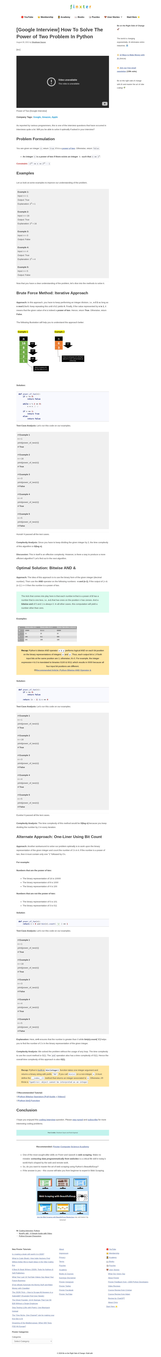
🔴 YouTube (27, 17)
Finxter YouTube (65, 1294)
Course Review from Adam (119, 1294)
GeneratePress (98, 1353)
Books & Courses (66, 1274)
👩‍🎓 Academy (64, 17)
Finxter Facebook (66, 1290)
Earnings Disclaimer (67, 1278)
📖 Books (79, 17)
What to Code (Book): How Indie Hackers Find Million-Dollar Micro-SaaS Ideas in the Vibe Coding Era (32, 1262)
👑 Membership (45, 17)
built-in (41, 1070)
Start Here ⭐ (133, 17)
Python (37, 1231)
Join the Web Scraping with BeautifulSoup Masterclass (55, 1217)
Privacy (62, 1257)
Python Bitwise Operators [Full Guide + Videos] (41, 1097)
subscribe (93, 1120)
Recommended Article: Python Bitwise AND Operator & (63, 670)
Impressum (63, 1253)
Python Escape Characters (30, 1236)
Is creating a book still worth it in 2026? (28, 1254)
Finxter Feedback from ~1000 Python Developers (128, 1282)
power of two (68, 148)
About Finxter (113, 1278)
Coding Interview (26, 1231)
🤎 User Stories (112, 17)
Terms (61, 1262)
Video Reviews (114, 1286)
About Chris (113, 1302)
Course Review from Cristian (120, 1290)
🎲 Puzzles (94, 17)
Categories (16, 1337)
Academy (63, 1270)
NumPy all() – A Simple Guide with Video (35, 1233)
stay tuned (77, 1120)
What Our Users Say (116, 1274)
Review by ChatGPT (116, 1298)
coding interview (47, 1120)
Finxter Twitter (65, 1286)
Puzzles (62, 1266)
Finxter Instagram (66, 1282)
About (61, 1249)
